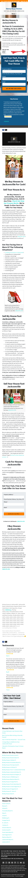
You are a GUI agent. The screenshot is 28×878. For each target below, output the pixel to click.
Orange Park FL (6, 820)
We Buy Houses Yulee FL (8, 794)
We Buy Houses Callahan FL (9, 760)
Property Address (7, 69)
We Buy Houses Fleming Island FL (10, 765)
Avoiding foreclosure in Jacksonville (14, 252)
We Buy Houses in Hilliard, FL (9, 767)
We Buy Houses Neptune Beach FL (10, 779)
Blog (25, 853)
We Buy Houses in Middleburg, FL (10, 777)
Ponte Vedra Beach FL (7, 832)
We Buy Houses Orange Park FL (10, 782)
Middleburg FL (5, 818)
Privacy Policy (19, 853)
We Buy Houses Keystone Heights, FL (11, 774)
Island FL (4, 815)
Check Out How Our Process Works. (14, 202)
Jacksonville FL (6, 842)
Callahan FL (5, 825)
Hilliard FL (4, 808)
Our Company (7, 853)
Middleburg (8, 610)
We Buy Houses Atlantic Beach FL (10, 758)
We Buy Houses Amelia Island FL (10, 755)
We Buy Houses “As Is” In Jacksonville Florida (13, 770)
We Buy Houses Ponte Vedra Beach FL (11, 784)
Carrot (22, 876)
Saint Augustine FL (7, 835)
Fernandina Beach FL (7, 811)
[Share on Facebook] (3, 130)
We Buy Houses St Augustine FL (10, 789)
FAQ (2, 853)
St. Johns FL (5, 823)
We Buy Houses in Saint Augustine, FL (11, 786)
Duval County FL (6, 803)
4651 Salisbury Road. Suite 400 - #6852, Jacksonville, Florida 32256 (13, 855)
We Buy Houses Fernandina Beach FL (11, 762)
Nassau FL (4, 806)
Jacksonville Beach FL (7, 839)
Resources (13, 853)
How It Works (22, 851)
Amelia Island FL (6, 830)
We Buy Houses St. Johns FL (9, 791)
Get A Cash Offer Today (6, 851)
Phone (4, 76)
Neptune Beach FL (6, 837)
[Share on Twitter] (6, 130)
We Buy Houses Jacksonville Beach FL (11, 772)
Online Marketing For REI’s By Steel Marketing (12, 858)
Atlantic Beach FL (6, 827)
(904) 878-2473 (21, 236)
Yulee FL (4, 813)
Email (4, 82)
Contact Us (15, 851)
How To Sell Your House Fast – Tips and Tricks (13, 739)
